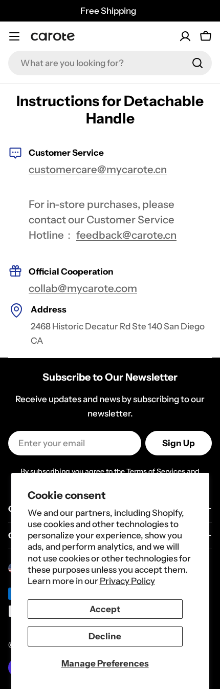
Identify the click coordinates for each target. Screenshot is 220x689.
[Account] (185, 36)
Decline (105, 636)
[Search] (197, 63)
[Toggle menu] (14, 36)
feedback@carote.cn (126, 234)
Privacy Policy (127, 581)
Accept (105, 609)
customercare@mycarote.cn (98, 169)
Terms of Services (155, 471)
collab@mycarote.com (83, 288)
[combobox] (110, 63)
